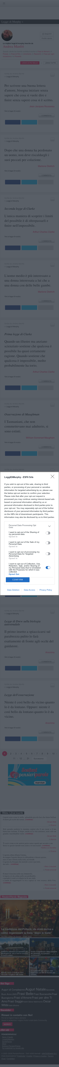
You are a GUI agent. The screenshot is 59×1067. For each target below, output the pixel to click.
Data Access (29, 590)
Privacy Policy (46, 590)
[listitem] (29, 526)
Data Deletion (13, 590)
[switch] (48, 533)
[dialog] (29, 533)
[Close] (53, 477)
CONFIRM (17, 580)
